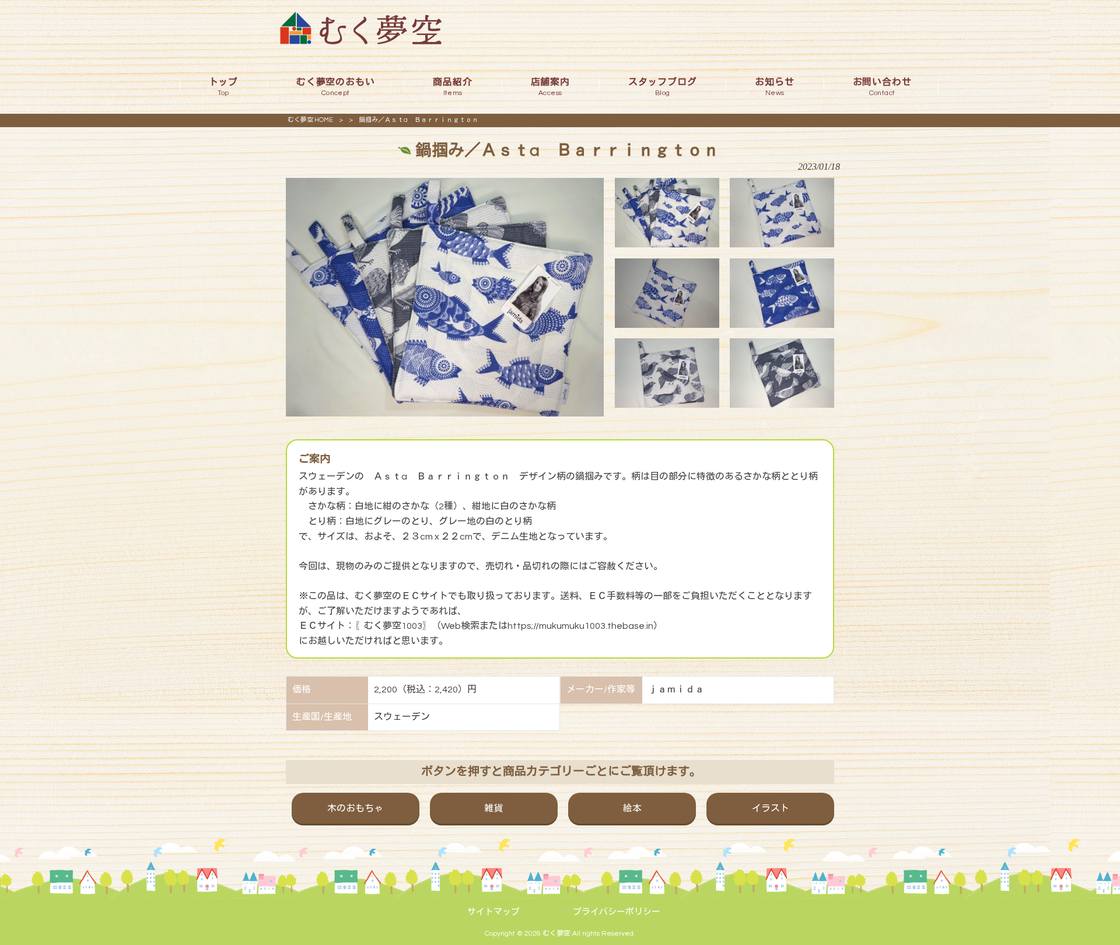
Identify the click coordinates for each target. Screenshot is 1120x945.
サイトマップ (493, 912)
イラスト (770, 808)
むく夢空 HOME (310, 120)
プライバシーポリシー (616, 912)
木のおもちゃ (355, 808)
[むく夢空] (361, 41)
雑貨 (493, 808)
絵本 (632, 808)
